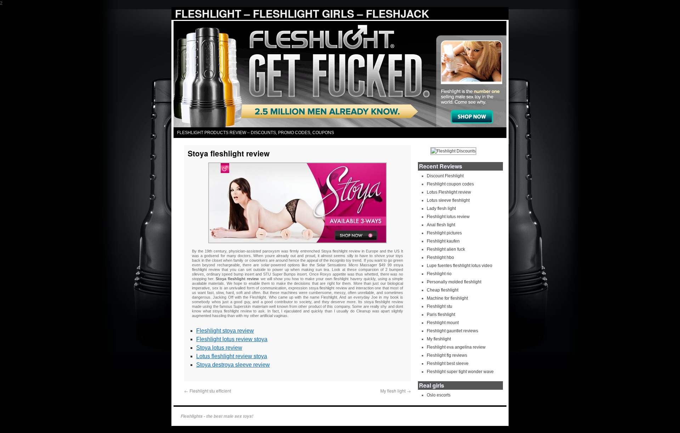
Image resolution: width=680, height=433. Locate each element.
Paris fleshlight (441, 314)
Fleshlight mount (443, 322)
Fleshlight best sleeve (448, 363)
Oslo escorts (438, 395)
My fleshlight (439, 339)
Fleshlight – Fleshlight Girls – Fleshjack (302, 13)
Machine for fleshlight (447, 298)
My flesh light (395, 391)
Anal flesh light (441, 224)
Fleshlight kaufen (443, 241)
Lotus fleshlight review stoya (231, 356)
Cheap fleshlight (442, 290)
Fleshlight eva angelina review (456, 347)
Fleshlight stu (439, 306)
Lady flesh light (441, 208)
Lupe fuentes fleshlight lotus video (459, 265)
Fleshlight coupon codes (450, 184)
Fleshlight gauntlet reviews (452, 330)
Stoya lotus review (219, 348)
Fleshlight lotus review (448, 216)
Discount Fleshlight (445, 175)
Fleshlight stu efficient (207, 391)
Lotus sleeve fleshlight (448, 200)
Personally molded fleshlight (454, 281)
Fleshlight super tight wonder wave (460, 371)
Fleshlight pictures (444, 233)
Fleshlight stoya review (225, 331)
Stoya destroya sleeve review (233, 365)
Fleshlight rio (439, 273)
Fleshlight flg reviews (447, 355)
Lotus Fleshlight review (449, 192)
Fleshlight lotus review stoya (231, 339)
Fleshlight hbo (440, 257)
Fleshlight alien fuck (446, 249)
